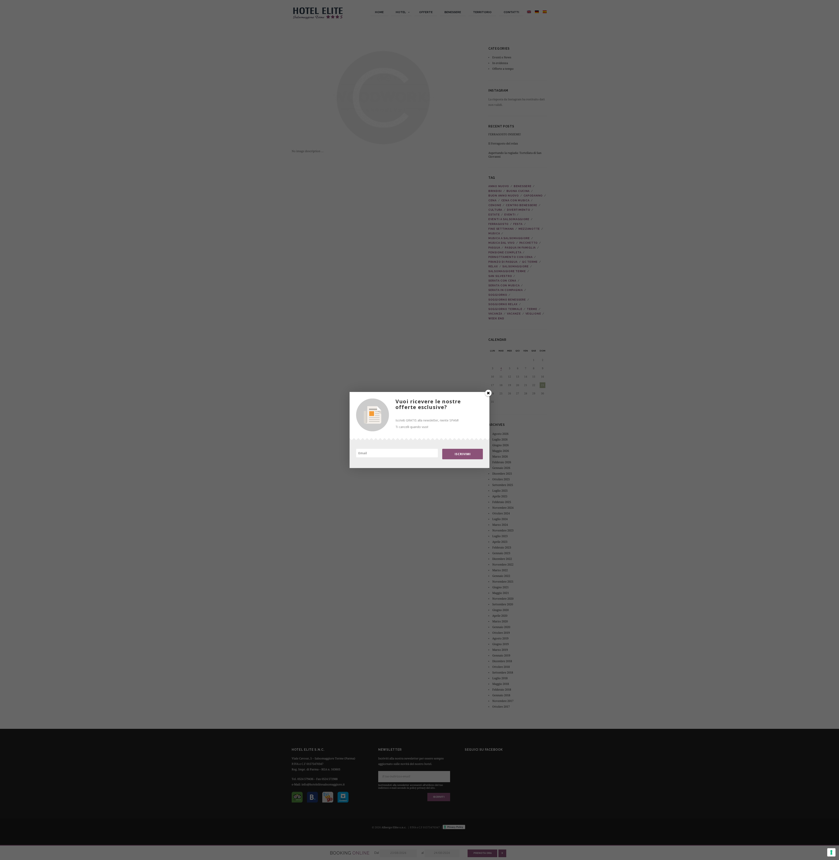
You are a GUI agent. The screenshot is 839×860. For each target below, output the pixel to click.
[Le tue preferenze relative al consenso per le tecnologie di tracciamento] (831, 852)
